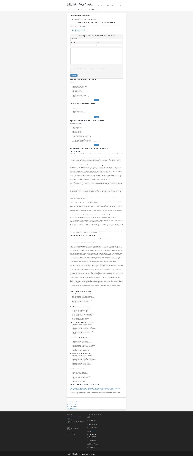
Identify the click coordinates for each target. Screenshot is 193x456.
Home (89, 416)
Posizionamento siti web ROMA (80, 454)
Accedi (88, 453)
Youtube (93, 431)
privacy (105, 68)
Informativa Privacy (70, 453)
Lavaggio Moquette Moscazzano (72, 408)
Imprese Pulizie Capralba (92, 440)
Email (97, 42)
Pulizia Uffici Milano (91, 388)
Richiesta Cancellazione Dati (77, 453)
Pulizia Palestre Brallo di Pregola (73, 404)
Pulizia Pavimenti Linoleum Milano (93, 427)
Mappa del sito (84, 453)
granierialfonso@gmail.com (73, 434)
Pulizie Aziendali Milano (116, 386)
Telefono (72, 42)
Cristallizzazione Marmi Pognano (73, 401)
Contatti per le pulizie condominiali (107, 389)
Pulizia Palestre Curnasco (92, 436)
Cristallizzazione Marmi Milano (81, 388)
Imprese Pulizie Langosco (92, 437)
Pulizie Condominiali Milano (77, 389)
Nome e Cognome (74, 38)
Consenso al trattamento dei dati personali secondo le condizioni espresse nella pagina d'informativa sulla (89, 68)
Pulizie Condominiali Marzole (72, 406)
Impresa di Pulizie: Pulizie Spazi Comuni (78, 29)
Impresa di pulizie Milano (87, 389)
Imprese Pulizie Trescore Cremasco (93, 448)
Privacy (72, 66)
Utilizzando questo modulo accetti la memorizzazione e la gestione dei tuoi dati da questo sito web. (86, 70)
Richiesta (72, 47)
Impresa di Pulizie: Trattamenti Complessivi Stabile (80, 31)
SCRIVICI (96, 99)
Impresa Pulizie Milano (99, 388)
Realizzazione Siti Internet (71, 454)
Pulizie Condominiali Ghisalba (92, 441)
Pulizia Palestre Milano (107, 388)
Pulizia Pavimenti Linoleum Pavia (93, 444)
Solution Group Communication (90, 454)
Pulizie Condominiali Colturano (72, 402)
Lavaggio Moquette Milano (96, 389)
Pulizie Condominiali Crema (92, 443)
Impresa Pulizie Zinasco (91, 447)
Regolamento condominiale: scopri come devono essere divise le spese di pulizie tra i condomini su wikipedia (92, 386)
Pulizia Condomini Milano (91, 420)
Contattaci (89, 428)
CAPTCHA (72, 72)
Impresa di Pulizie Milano (79, 4)
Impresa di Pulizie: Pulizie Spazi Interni (78, 30)
